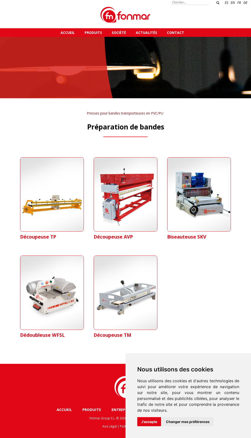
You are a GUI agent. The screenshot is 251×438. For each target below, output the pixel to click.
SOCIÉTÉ (119, 32)
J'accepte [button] (149, 422)
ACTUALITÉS (146, 32)
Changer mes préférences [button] (188, 422)
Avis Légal (109, 426)
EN (233, 2)
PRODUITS (93, 32)
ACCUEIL (68, 32)
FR (239, 2)
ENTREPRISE (122, 409)
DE (245, 2)
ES (226, 2)
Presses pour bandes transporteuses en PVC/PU (125, 113)
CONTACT (175, 32)
